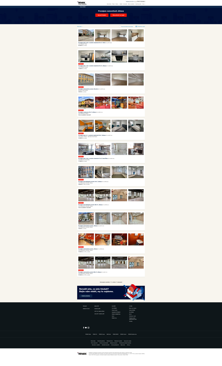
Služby (116, 4)
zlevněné (127, 26)
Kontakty (130, 321)
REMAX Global (88, 334)
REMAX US (95, 334)
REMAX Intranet (123, 334)
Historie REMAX (132, 310)
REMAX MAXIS (115, 334)
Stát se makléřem (131, 4)
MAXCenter (109, 334)
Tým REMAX (131, 312)
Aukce (113, 316)
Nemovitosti (109, 4)
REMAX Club (114, 318)
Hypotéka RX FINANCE (116, 312)
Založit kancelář (138, 4)
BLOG (130, 314)
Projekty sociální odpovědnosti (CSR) (132, 319)
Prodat (113, 4)
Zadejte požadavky (86, 295)
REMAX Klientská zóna (132, 334)
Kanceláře (125, 4)
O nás (143, 4)
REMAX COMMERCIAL (116, 314)
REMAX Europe (102, 334)
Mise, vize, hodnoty (132, 308)
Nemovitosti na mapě (118, 15)
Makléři (121, 4)
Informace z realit (132, 316)
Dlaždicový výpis (141, 26)
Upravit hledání (102, 15)
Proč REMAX (114, 308)
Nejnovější (79, 26)
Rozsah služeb (114, 310)
